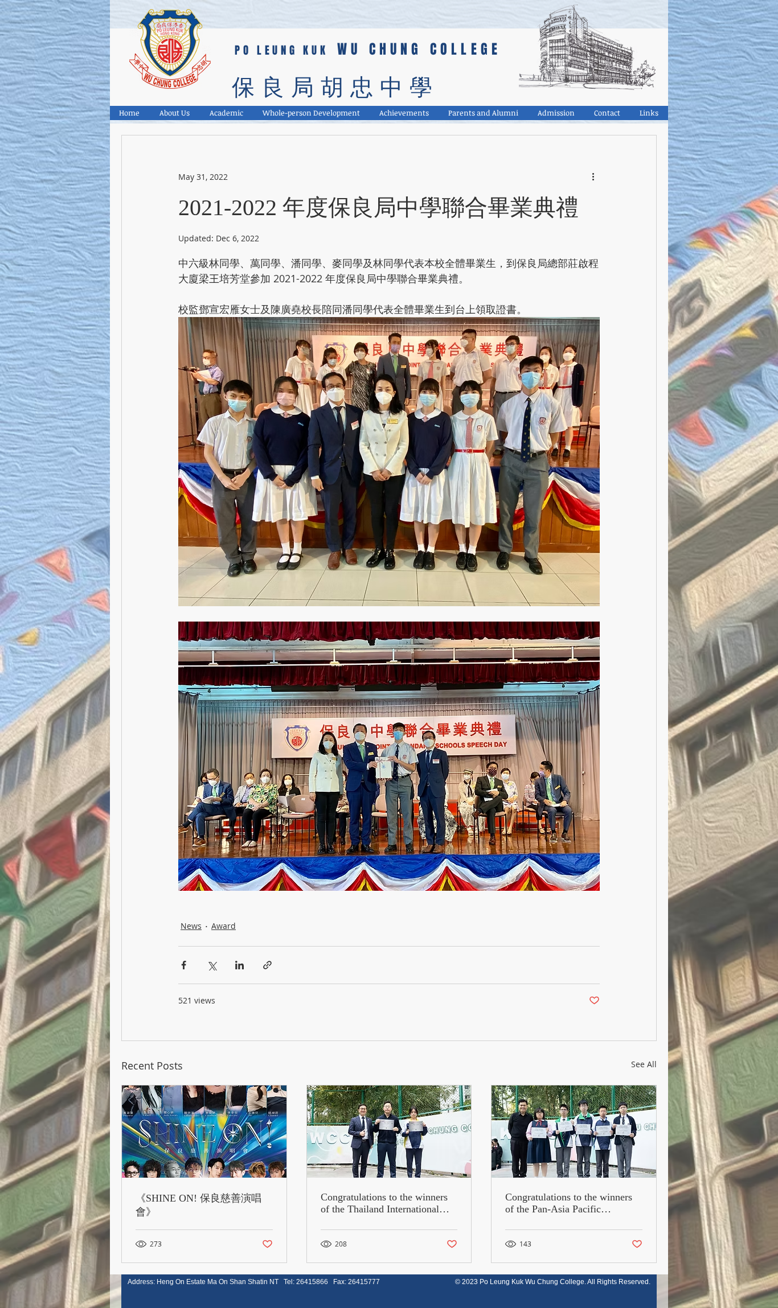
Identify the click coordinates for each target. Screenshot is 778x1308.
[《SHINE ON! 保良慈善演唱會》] (204, 1131)
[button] (175, 113)
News (191, 925)
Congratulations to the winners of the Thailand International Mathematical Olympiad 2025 (384, 1203)
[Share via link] (267, 965)
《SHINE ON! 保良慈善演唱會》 (198, 1204)
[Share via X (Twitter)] (211, 965)
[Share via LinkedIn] (239, 965)
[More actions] (593, 176)
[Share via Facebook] (183, 965)
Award (223, 925)
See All (644, 1064)
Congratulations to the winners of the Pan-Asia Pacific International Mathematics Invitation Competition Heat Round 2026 (568, 1203)
